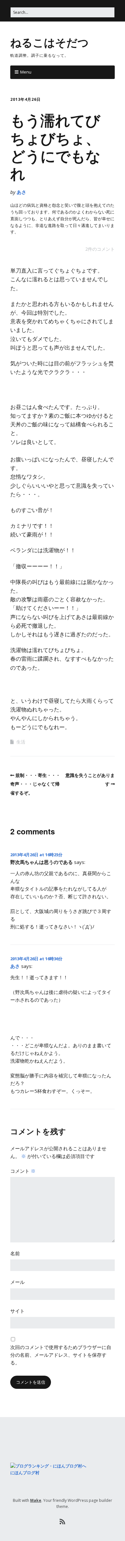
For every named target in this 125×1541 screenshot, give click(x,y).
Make (35, 1500)
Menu (25, 72)
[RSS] (63, 1522)
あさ (21, 192)
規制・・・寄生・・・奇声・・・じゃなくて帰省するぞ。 (35, 784)
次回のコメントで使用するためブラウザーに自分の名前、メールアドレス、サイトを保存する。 (60, 1355)
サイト (17, 1311)
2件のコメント (100, 249)
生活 (20, 742)
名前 (15, 1253)
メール (17, 1282)
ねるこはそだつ (49, 42)
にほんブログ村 (24, 1473)
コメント (23, 1171)
